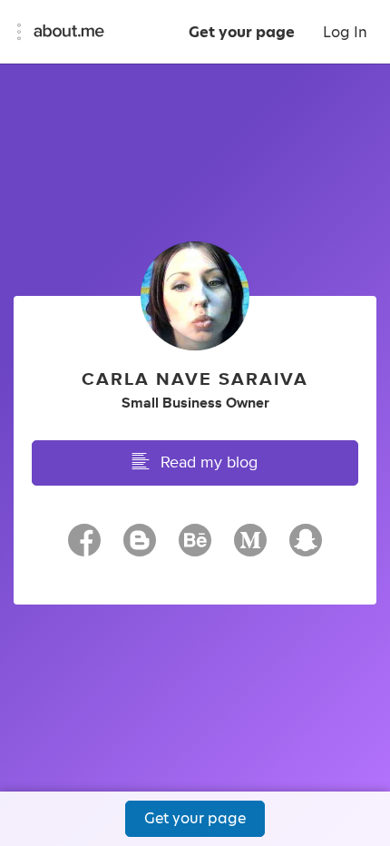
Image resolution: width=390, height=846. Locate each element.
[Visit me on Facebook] (84, 548)
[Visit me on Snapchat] (305, 548)
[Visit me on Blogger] (139, 548)
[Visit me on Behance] (195, 548)
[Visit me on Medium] (250, 548)
